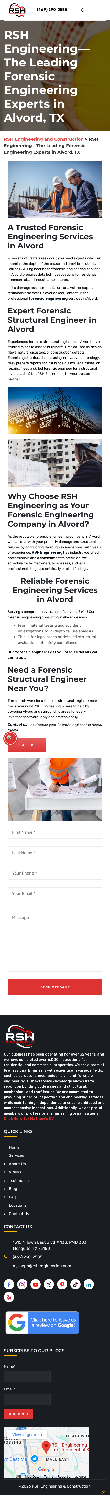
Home (14, 1147)
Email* (9, 1389)
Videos (15, 1172)
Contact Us (19, 1213)
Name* (10, 1366)
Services (16, 1155)
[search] (83, 10)
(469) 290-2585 (27, 1257)
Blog (13, 1188)
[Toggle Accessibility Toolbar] (10, 738)
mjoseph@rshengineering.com (42, 1265)
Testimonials (20, 1180)
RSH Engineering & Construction (61, 1486)
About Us (17, 1164)
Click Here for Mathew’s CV (29, 1119)
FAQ (12, 1197)
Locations (18, 1205)
